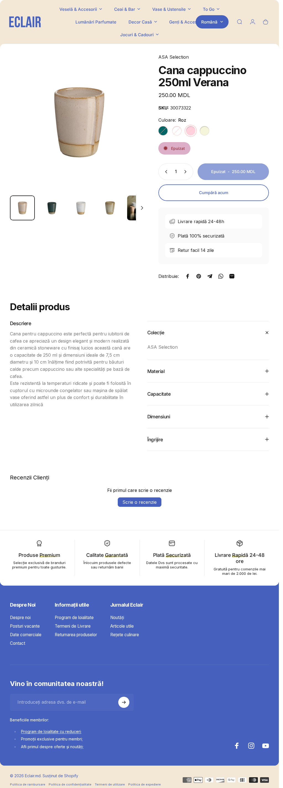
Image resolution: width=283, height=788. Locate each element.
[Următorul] (134, 131)
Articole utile (122, 626)
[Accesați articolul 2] (81, 207)
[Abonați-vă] (123, 702)
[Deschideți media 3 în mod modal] (78, 122)
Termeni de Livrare (73, 626)
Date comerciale (25, 634)
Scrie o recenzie (139, 502)
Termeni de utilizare (110, 784)
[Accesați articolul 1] (51, 207)
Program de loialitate (74, 617)
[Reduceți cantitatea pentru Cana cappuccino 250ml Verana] (165, 172)
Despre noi (20, 617)
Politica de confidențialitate (70, 784)
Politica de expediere (144, 784)
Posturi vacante (25, 626)
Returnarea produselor (76, 634)
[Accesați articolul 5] (139, 207)
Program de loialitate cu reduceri (51, 731)
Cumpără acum (213, 192)
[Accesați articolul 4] (110, 207)
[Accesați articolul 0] (22, 207)
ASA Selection (173, 57)
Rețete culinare (124, 634)
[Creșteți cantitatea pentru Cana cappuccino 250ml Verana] (186, 172)
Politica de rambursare (27, 784)
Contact (17, 643)
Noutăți (117, 617)
